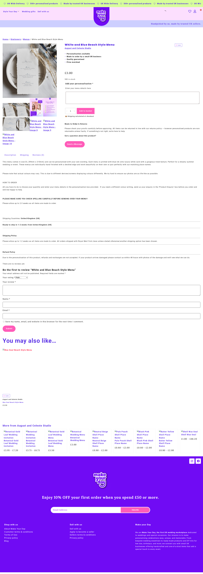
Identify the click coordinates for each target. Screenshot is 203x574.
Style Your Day (10, 11)
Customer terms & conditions (18, 532)
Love (179, 45)
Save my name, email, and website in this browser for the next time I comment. (44, 321)
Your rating (9, 277)
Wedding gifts (29, 11)
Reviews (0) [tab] (38, 155)
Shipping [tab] (24, 155)
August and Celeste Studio (78, 48)
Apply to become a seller (82, 532)
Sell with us (43, 11)
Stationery (16, 39)
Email (6, 310)
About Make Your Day (14, 529)
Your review (9, 282)
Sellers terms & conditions (83, 535)
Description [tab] (10, 155)
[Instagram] (192, 461)
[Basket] (199, 11)
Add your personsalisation (79, 84)
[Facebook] (198, 461)
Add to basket (85, 111)
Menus (26, 39)
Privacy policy (11, 538)
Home (5, 39)
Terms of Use (10, 535)
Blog (6, 541)
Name (6, 299)
